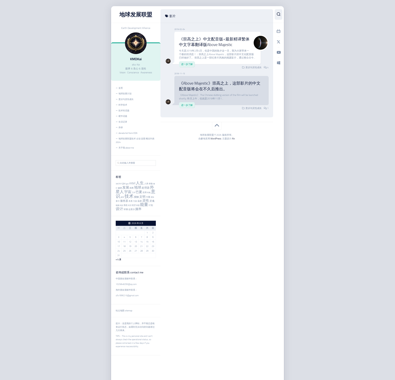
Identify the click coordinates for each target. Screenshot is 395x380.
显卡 (118, 201)
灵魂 (152, 200)
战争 (122, 197)
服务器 (124, 200)
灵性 (145, 201)
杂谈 (120, 127)
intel (132, 183)
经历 (129, 205)
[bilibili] (278, 31)
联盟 (138, 205)
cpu (123, 183)
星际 (152, 197)
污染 (135, 201)
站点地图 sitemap (124, 310)
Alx (233, 138)
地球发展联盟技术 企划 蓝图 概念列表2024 (135, 140)
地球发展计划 (124, 93)
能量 (144, 204)
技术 (129, 196)
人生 (140, 183)
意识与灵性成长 (126, 99)
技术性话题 (123, 110)
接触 (136, 196)
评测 (126, 209)
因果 (132, 188)
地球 (137, 187)
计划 (151, 205)
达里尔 (131, 209)
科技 (121, 205)
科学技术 (122, 105)
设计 (119, 209)
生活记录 (122, 122)
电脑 (117, 205)
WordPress (215, 138)
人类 (146, 183)
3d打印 (118, 184)
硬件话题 (122, 116)
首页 (120, 88)
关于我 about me (126, 147)
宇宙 (127, 192)
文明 (142, 196)
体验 (151, 183)
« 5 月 (118, 259)
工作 (133, 193)
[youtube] (278, 52)
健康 (120, 188)
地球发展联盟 (135, 14)
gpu (127, 184)
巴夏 (139, 192)
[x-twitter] (278, 41)
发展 (125, 188)
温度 (139, 201)
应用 (145, 192)
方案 (148, 197)
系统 (125, 205)
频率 (138, 209)
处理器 (146, 187)
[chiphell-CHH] (278, 62)
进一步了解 (187, 64)
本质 (131, 201)
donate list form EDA (127, 133)
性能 (148, 193)
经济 (134, 205)
